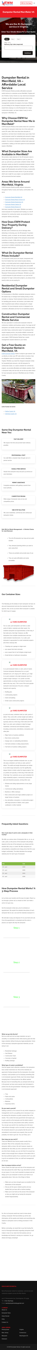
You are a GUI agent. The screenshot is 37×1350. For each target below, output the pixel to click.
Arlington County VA (11, 413)
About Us (4, 1309)
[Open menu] (34, 3)
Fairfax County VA (10, 411)
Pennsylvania (5, 1329)
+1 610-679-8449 (8, 1300)
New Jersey (5, 1332)
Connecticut (22, 1332)
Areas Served (5, 1316)
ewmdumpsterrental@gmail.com (15, 1303)
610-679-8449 (27, 3)
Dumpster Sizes (6, 1313)
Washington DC (23, 1335)
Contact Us (5, 1322)
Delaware (4, 1339)
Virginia (21, 1329)
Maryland (4, 1335)
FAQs (3, 1319)
